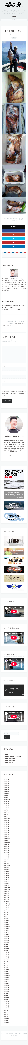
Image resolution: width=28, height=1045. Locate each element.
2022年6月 (6, 871)
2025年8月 (6, 804)
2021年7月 (6, 881)
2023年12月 (7, 838)
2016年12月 (7, 971)
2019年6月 (6, 912)
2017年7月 (6, 957)
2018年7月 (6, 932)
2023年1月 (6, 861)
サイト (4, 382)
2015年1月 (6, 1018)
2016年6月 (6, 983)
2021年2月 (6, 885)
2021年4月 (6, 883)
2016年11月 (6, 973)
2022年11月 (6, 863)
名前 (4, 366)
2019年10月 (7, 904)
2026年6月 (6, 783)
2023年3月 (6, 857)
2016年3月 (6, 989)
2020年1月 (6, 900)
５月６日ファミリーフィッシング (12, 309)
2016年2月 (6, 991)
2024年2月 (6, 834)
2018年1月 (6, 945)
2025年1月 (6, 814)
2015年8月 (6, 1004)
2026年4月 (6, 787)
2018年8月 (6, 930)
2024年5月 (6, 828)
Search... (13, 19)
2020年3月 (6, 896)
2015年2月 (6, 1016)
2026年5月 (6, 785)
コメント (5, 345)
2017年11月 (6, 949)
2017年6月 (6, 959)
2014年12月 (7, 1020)
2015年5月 (6, 1010)
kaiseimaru (13, 220)
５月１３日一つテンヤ (20, 322)
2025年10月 (7, 800)
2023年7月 (6, 849)
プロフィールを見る (14, 456)
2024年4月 (6, 830)
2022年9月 (6, 867)
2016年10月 (7, 975)
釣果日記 (14, 37)
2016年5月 (6, 985)
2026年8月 (6, 779)
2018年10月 (7, 926)
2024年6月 (6, 826)
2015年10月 (7, 1000)
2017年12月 (6, 947)
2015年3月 (6, 1014)
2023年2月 (6, 859)
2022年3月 (6, 875)
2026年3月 (6, 789)
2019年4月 (6, 916)
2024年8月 (6, 822)
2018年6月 (6, 934)
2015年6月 (6, 1008)
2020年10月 (7, 889)
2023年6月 (6, 851)
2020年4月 (6, 893)
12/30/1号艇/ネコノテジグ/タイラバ (14, 305)
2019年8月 (6, 908)
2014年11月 (6, 1022)
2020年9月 (6, 891)
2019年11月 (6, 902)
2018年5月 (6, 936)
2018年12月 (7, 922)
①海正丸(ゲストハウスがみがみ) (12, 756)
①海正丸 (6, 754)
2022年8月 (6, 869)
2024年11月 (7, 816)
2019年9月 (6, 906)
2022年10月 (7, 865)
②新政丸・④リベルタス (10, 760)
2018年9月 (6, 928)
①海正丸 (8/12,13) (8, 762)
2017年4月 (6, 963)
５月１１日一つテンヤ (8, 323)
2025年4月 (6, 812)
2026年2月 (6, 791)
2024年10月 (7, 818)
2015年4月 (6, 1012)
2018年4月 (6, 938)
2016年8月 (6, 979)
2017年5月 (6, 961)
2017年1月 (6, 969)
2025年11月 (6, 798)
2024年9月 (6, 820)
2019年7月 (6, 910)
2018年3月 (6, 940)
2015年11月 (6, 998)
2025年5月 (6, 810)
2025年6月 (6, 808)
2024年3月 (6, 832)
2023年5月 (6, 853)
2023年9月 (6, 844)
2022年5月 (6, 873)
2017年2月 (6, 967)
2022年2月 (6, 877)
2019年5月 (6, 914)
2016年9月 (6, 977)
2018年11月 (6, 924)
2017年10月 (7, 951)
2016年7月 (6, 981)
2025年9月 (6, 802)
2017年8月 (6, 955)
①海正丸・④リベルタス (10, 758)
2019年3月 (6, 918)
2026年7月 (6, 781)
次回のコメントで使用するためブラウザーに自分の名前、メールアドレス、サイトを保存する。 (14, 393)
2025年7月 (6, 806)
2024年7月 (6, 824)
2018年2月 (6, 942)
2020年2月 (6, 898)
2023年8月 (6, 847)
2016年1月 (6, 994)
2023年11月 (7, 840)
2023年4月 (6, 855)
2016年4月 (6, 987)
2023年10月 (7, 842)
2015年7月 (6, 1006)
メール (4, 374)
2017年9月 (6, 953)
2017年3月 (6, 965)
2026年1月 (6, 793)
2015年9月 (6, 1002)
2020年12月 (7, 887)
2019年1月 (6, 920)
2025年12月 (7, 795)
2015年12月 (6, 996)
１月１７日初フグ (8, 307)
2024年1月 (6, 836)
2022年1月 (6, 879)
